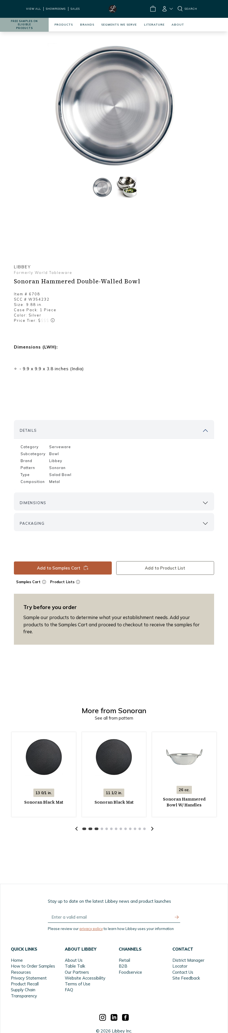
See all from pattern (114, 718)
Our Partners (77, 972)
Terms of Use (77, 984)
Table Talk (75, 966)
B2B (123, 966)
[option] (114, 106)
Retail (124, 960)
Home (17, 960)
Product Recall (25, 984)
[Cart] (152, 9)
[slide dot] (102, 187)
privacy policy (91, 928)
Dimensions (33, 502)
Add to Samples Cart (58, 568)
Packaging (32, 523)
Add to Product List (165, 568)
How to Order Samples (33, 966)
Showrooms (56, 8)
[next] (151, 828)
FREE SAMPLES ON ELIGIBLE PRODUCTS (24, 24)
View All (33, 8)
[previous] (76, 828)
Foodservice (130, 972)
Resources (21, 972)
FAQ (69, 989)
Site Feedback (186, 978)
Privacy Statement (29, 978)
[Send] (176, 917)
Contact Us (182, 972)
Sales (75, 8)
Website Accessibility (85, 978)
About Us (74, 960)
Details (28, 430)
